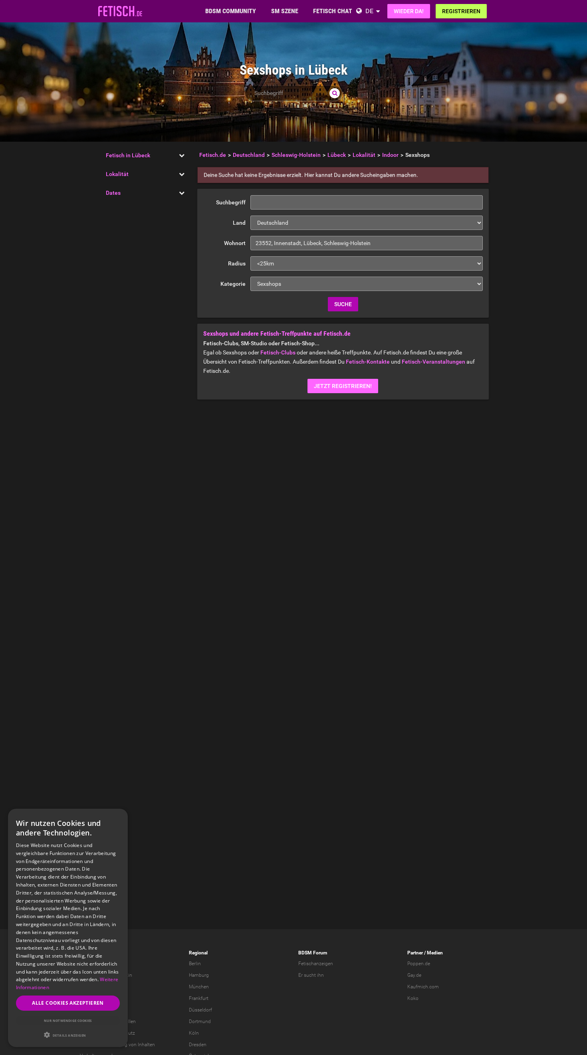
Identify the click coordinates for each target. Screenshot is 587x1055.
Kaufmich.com (423, 987)
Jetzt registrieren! (343, 386)
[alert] (68, 928)
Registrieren (461, 11)
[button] (68, 1035)
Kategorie (233, 284)
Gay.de (414, 975)
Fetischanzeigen (315, 963)
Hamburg (199, 975)
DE (369, 11)
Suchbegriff (231, 202)
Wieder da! (409, 11)
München (199, 987)
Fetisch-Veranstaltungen (433, 361)
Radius (237, 263)
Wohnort (235, 243)
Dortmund (200, 1021)
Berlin (195, 963)
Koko (412, 998)
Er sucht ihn (311, 975)
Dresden (197, 1044)
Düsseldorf (200, 1010)
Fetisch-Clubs (277, 352)
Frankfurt (198, 998)
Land (239, 223)
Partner (415, 953)
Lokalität (117, 174)
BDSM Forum (312, 953)
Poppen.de (418, 963)
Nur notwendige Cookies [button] (68, 1020)
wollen (129, 1021)
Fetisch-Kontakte (368, 361)
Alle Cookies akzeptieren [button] (68, 1003)
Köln (194, 1033)
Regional (198, 953)
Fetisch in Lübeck (128, 155)
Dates (113, 193)
